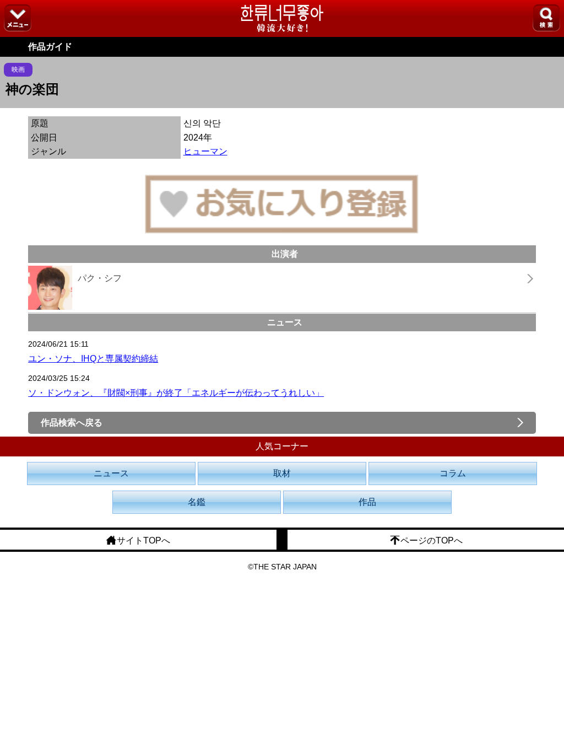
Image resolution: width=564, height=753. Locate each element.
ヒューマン (205, 151)
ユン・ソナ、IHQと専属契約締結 (93, 358)
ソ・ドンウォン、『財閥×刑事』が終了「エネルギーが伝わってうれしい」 (176, 392)
